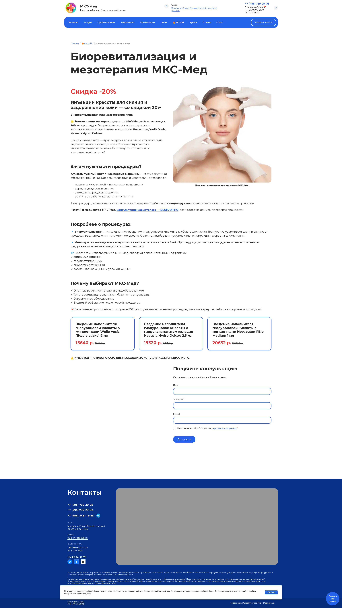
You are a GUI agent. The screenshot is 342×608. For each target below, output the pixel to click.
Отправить (184, 439)
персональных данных (224, 428)
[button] (263, 22)
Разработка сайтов (251, 603)
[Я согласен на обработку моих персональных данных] (174, 428)
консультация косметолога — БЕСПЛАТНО (147, 209)
